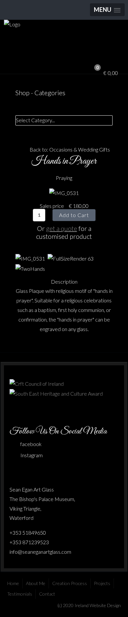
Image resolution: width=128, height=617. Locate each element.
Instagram (31, 455)
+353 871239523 (29, 542)
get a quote (61, 228)
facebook (31, 444)
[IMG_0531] (64, 192)
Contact (47, 594)
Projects (102, 583)
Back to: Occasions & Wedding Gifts (70, 149)
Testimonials (19, 594)
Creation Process (69, 583)
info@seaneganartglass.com (40, 551)
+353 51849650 (28, 532)
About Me (35, 583)
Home (13, 583)
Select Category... (35, 120)
